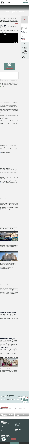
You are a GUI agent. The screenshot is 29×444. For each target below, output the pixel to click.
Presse (16, 424)
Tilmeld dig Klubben (18, 423)
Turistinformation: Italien (24, 39)
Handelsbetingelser (17, 425)
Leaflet (21, 23)
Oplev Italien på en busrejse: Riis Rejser (24, 40)
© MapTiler (23, 23)
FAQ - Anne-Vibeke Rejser (18, 422)
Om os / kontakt (17, 421)
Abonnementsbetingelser (18, 426)
